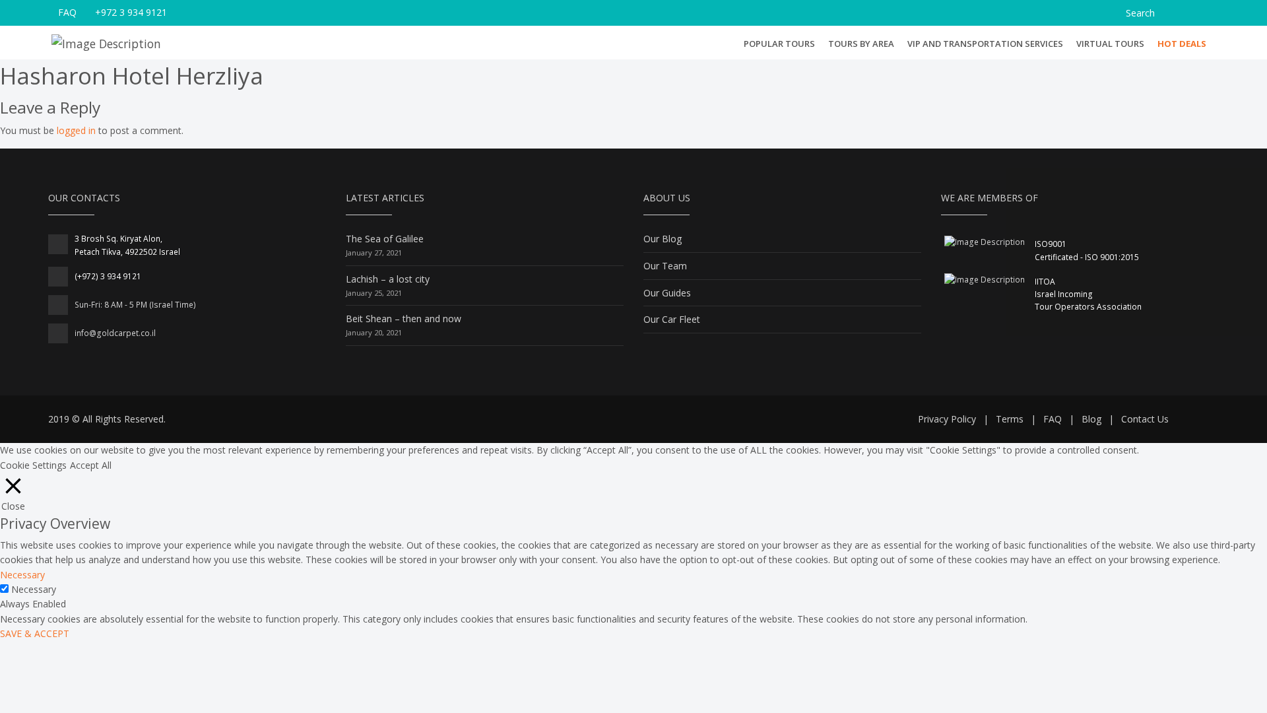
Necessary (33, 589)
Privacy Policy (947, 419)
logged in (76, 130)
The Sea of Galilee (385, 238)
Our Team (665, 265)
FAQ (67, 12)
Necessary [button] (22, 574)
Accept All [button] (91, 465)
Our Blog (662, 238)
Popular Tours (779, 43)
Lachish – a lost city (388, 279)
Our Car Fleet (671, 319)
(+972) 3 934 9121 (108, 276)
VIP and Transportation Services (985, 44)
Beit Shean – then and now (403, 318)
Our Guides (667, 293)
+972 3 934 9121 (131, 12)
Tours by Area (861, 43)
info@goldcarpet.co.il (115, 333)
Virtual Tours (1110, 44)
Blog (1091, 419)
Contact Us (1145, 419)
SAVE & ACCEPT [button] (34, 633)
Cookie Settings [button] (33, 465)
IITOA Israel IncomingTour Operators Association (1088, 294)
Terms (1009, 419)
